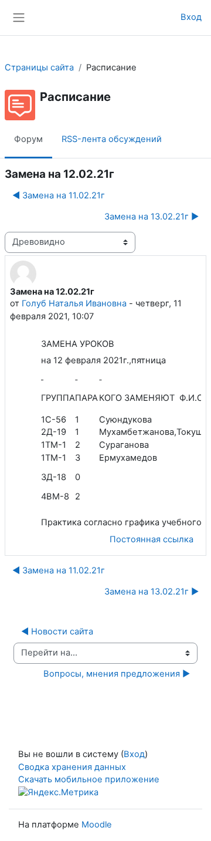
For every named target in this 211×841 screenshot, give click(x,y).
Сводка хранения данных (72, 767)
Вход (191, 17)
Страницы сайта (39, 67)
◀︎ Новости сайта (57, 631)
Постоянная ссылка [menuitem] (151, 539)
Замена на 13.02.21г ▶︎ (151, 216)
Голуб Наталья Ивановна (74, 303)
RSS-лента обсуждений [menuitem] (112, 139)
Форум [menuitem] (28, 139)
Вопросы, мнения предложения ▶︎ (116, 673)
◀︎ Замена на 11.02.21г (58, 195)
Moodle (96, 824)
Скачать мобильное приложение (88, 779)
